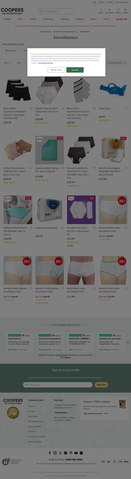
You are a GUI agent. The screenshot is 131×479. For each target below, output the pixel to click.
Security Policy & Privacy (46, 63)
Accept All (75, 70)
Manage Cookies (56, 70)
